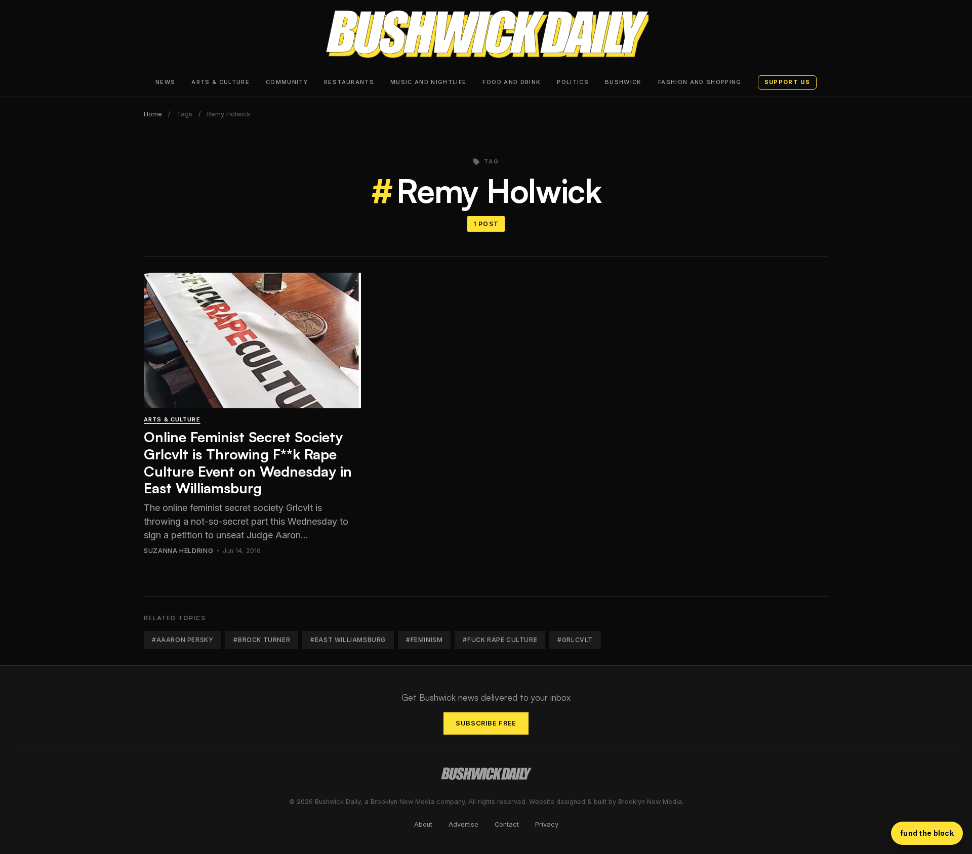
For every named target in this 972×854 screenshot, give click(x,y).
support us (787, 82)
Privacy (546, 824)
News (165, 82)
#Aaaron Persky (182, 640)
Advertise (463, 824)
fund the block (927, 833)
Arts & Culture (220, 82)
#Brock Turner (261, 640)
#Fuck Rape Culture (500, 640)
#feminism (424, 640)
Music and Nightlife (428, 82)
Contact (507, 824)
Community (287, 82)
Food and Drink (511, 82)
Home (153, 114)
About (423, 824)
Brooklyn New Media (650, 801)
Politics (573, 82)
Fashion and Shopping (700, 82)
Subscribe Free (486, 723)
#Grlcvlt (575, 640)
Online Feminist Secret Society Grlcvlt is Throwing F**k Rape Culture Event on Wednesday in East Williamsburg (248, 462)
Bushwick (623, 82)
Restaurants (349, 82)
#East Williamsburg (348, 640)
